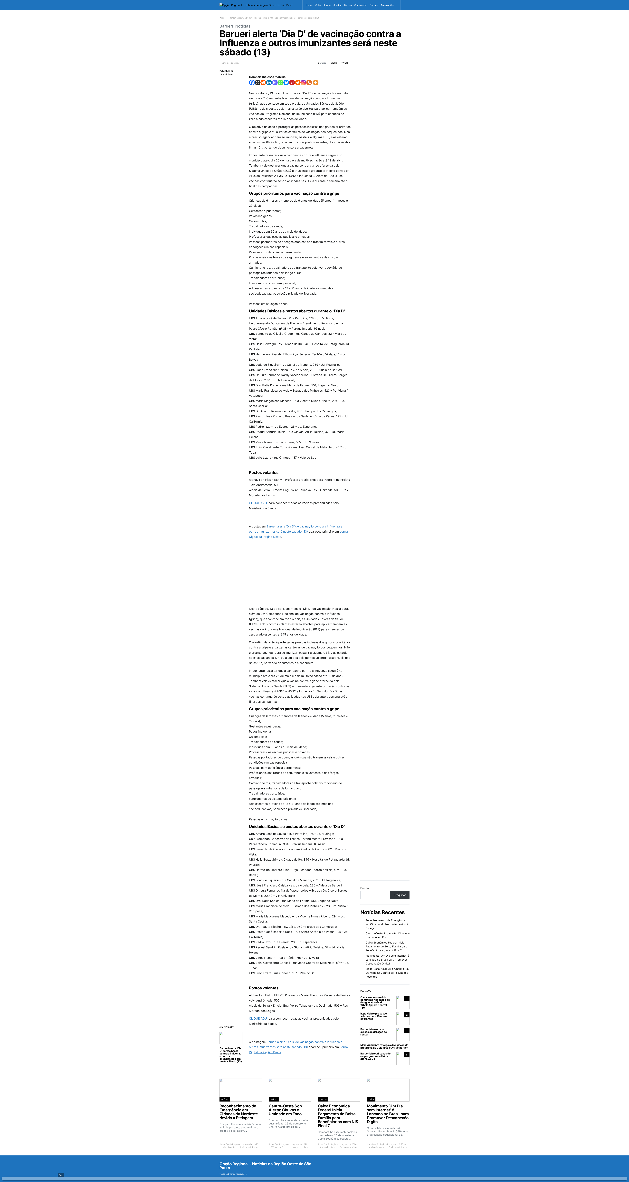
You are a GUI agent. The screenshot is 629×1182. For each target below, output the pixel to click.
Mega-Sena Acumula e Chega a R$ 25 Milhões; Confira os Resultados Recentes (387, 972)
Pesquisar (364, 888)
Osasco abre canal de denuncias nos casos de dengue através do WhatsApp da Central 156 (375, 1002)
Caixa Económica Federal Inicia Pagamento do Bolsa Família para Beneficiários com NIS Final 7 (386, 946)
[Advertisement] (300, 567)
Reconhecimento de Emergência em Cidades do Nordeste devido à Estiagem (387, 924)
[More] (315, 82)
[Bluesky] (286, 82)
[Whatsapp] (280, 82)
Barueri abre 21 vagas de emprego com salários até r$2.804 (375, 1056)
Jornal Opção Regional (229, 1144)
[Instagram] (303, 82)
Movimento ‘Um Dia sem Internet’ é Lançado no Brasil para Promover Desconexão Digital (387, 959)
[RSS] (309, 82)
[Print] (298, 82)
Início (221, 18)
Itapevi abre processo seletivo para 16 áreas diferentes (373, 1016)
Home (309, 5)
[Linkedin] (269, 82)
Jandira (338, 5)
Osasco (374, 5)
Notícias (242, 26)
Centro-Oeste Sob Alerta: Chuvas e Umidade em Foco (388, 935)
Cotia (318, 5)
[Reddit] (263, 82)
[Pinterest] (292, 82)
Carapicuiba (360, 5)
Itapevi (327, 5)
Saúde (371, 1099)
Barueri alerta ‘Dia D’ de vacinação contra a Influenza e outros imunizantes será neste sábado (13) (230, 1055)
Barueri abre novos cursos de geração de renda (373, 1032)
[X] (257, 82)
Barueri (348, 5)
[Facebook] (252, 82)
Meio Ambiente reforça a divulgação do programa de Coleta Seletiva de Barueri (384, 1046)
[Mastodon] (275, 82)
